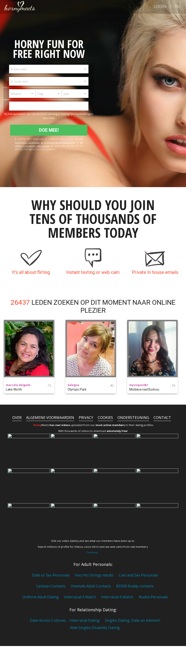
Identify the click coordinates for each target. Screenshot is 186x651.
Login (160, 6)
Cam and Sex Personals (138, 575)
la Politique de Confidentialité (58, 142)
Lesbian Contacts (51, 586)
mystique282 (138, 385)
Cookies (105, 417)
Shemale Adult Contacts (91, 586)
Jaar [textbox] (66, 93)
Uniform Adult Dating (40, 596)
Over (17, 417)
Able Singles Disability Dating (95, 627)
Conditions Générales (27, 142)
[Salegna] (90, 348)
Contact (162, 417)
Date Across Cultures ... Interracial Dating (65, 620)
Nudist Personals (153, 596)
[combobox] (48, 69)
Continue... (93, 552)
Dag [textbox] (40, 93)
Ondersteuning (133, 417)
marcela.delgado (18, 385)
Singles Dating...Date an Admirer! (132, 620)
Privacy (86, 417)
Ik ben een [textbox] (19, 69)
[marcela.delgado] (29, 348)
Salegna (73, 385)
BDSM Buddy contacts (135, 586)
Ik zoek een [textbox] (19, 81)
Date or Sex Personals (51, 575)
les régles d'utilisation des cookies (49, 144)
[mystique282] (152, 348)
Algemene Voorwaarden (50, 417)
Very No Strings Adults (94, 575)
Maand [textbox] (16, 93)
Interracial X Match (80, 596)
